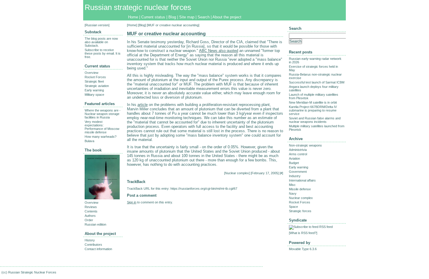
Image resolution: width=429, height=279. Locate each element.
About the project (226, 17)
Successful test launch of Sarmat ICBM (316, 82)
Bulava (89, 141)
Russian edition (95, 224)
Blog (172, 17)
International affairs (302, 180)
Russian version (97, 25)
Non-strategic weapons (305, 145)
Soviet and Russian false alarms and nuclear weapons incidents (315, 119)
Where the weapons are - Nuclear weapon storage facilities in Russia (103, 114)
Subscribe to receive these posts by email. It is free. (103, 53)
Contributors (93, 244)
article (142, 104)
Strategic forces (300, 211)
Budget (294, 163)
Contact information (98, 249)
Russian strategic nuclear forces (138, 7)
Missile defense (300, 189)
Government (298, 171)
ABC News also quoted (218, 50)
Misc (292, 184)
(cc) (4, 272)
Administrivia (298, 149)
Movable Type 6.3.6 (303, 249)
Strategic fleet (94, 81)
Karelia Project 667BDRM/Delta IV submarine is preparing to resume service (313, 110)
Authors (90, 215)
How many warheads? (100, 136)
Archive (296, 139)
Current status (153, 17)
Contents (91, 211)
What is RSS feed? (303, 233)
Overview (91, 72)
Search (204, 17)
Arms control (298, 154)
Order (89, 220)
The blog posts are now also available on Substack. (101, 42)
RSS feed (326, 227)
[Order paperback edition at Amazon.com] (102, 198)
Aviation (294, 158)
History (90, 240)
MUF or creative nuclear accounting (166, 33)
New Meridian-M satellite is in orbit (313, 102)
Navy (293, 193)
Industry (295, 176)
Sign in (131, 202)
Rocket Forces (95, 77)
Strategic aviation (97, 86)
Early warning (94, 90)
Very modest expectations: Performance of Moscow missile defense (102, 127)
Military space (94, 94)
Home (133, 17)
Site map (186, 17)
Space (293, 206)
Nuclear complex (237, 173)
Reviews (91, 207)
